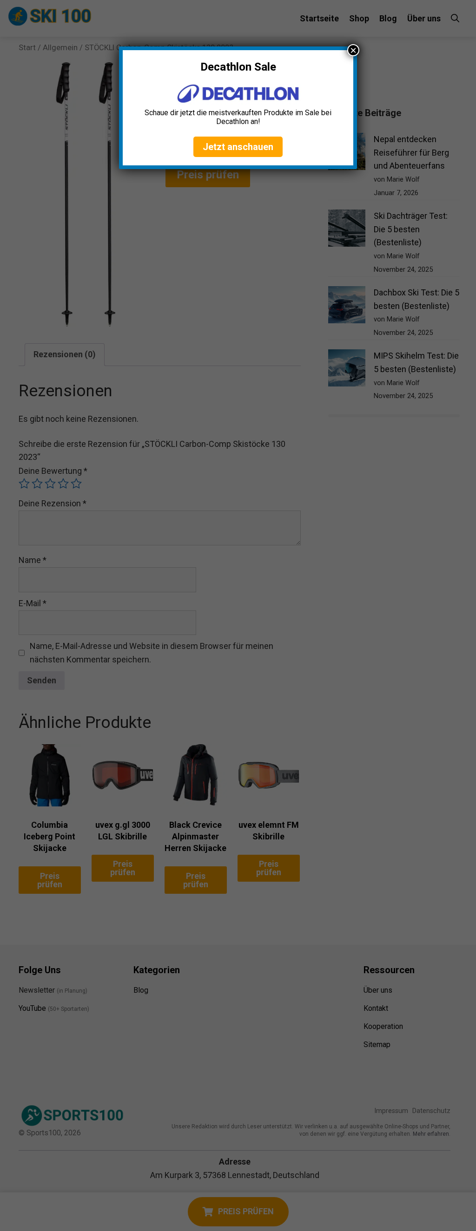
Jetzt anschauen (238, 146)
